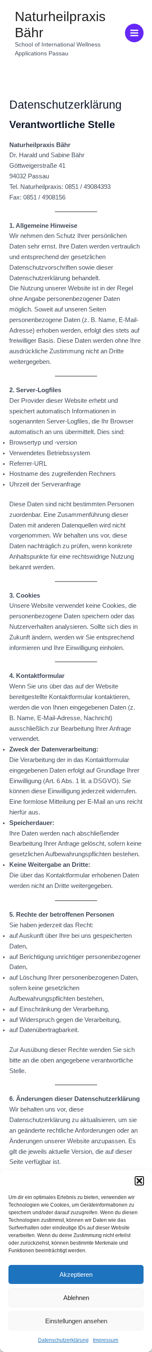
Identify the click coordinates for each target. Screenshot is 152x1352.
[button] (139, 1181)
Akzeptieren (76, 1274)
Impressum (105, 1340)
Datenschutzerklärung (63, 1340)
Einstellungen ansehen (76, 1321)
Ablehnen (76, 1297)
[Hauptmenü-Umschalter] (134, 33)
